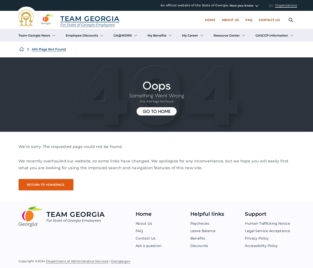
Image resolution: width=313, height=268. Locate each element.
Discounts (199, 246)
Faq (248, 20)
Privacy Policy (257, 238)
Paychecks (199, 223)
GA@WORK (122, 35)
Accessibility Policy (261, 246)
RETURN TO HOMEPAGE (46, 185)
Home (210, 20)
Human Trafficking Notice (267, 223)
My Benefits (157, 35)
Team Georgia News (34, 35)
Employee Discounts (82, 35)
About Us (230, 20)
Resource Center (227, 35)
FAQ (139, 231)
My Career (190, 35)
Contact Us (269, 20)
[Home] (22, 49)
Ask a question (149, 246)
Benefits (197, 238)
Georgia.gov (120, 261)
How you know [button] (241, 5)
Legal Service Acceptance (267, 231)
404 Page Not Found (49, 49)
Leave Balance (203, 231)
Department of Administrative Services (77, 261)
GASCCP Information (272, 35)
